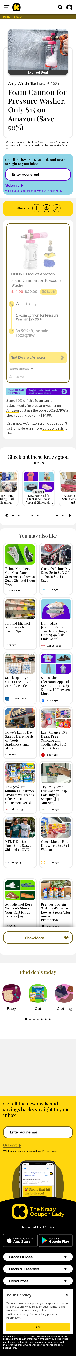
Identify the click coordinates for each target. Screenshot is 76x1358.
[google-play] (55, 1240)
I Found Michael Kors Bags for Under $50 (17, 627)
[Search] (60, 7)
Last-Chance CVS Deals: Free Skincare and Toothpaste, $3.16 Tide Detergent (54, 740)
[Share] (57, 208)
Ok (38, 1327)
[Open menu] (7, 7)
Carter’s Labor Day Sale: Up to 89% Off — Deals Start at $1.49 (55, 574)
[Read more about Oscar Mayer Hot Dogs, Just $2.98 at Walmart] (56, 827)
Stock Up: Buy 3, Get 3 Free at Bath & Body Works (18, 681)
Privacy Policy (54, 190)
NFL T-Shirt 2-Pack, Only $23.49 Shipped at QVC (18, 845)
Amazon (12, 410)
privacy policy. (38, 1310)
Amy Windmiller (22, 83)
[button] (65, 1256)
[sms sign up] (38, 391)
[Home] (16, 7)
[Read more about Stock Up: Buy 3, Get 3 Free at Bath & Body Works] (20, 664)
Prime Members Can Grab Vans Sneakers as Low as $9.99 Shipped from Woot (20, 576)
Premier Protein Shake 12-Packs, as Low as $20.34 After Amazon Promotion (56, 912)
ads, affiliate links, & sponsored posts (37, 142)
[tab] (13, 515)
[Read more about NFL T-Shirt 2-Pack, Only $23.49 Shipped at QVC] (20, 827)
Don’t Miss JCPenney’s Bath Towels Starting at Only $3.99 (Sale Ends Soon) (55, 631)
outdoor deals (53, 428)
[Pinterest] (46, 208)
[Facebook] (36, 208)
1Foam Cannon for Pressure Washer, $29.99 (37, 317)
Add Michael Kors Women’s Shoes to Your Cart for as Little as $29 (19, 910)
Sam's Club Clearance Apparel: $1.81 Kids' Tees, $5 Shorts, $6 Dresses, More (56, 685)
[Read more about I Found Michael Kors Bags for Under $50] (20, 609)
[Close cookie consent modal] (67, 1295)
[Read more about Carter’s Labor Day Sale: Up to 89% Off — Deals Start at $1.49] (56, 554)
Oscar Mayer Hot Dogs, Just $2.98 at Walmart (55, 845)
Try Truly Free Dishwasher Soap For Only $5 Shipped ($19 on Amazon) (54, 795)
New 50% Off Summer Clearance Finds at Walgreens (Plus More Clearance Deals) (20, 795)
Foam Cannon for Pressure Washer (36, 282)
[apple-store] (20, 1240)
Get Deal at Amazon (28, 357)
